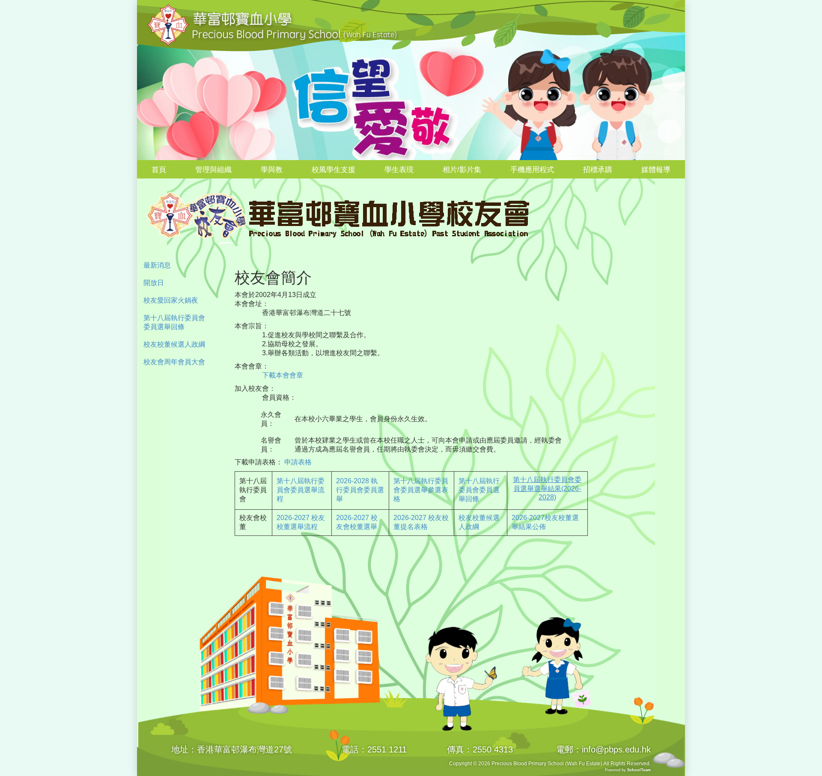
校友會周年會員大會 (174, 362)
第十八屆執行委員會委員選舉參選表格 (420, 489)
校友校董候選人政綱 (174, 344)
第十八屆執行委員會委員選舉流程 (301, 489)
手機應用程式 (532, 170)
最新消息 (157, 265)
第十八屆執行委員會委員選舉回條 (174, 322)
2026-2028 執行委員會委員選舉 (360, 489)
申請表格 (298, 462)
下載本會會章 (279, 375)
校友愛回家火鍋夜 (170, 300)
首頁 (159, 170)
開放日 (153, 282)
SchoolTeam (639, 770)
